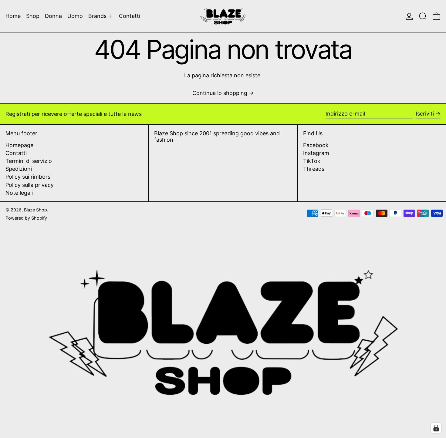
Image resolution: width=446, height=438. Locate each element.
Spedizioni (18, 169)
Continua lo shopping (219, 93)
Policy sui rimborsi (28, 177)
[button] (423, 16)
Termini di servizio (28, 161)
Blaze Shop (35, 209)
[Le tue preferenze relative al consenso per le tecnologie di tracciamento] (436, 428)
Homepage (19, 145)
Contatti (16, 153)
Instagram (316, 153)
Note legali (19, 193)
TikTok (311, 161)
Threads (313, 169)
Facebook (316, 145)
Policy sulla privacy (29, 185)
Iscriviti (425, 113)
